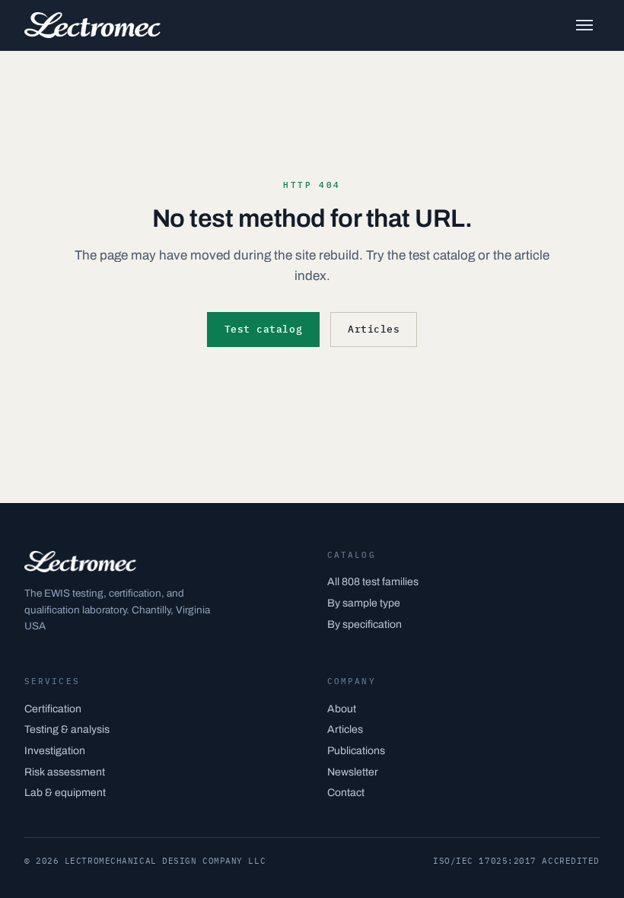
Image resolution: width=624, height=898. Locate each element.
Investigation (54, 750)
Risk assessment (64, 772)
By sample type (363, 603)
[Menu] (584, 25)
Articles (374, 329)
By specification (364, 624)
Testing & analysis (67, 729)
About (341, 709)
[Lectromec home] (92, 25)
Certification (52, 709)
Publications (356, 750)
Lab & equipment (65, 792)
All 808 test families (373, 582)
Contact (346, 792)
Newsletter (352, 772)
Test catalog (263, 329)
